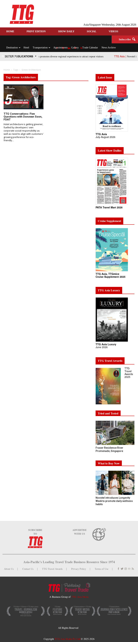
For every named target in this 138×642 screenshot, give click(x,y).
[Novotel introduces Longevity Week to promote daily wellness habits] (115, 483)
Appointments (60, 47)
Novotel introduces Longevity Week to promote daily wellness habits (114, 501)
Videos (113, 31)
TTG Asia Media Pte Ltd (68, 639)
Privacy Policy (78, 569)
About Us (9, 569)
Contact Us (27, 569)
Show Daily (66, 31)
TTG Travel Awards (52, 569)
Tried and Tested (108, 413)
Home (10, 31)
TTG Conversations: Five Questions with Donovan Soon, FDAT (23, 116)
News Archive (109, 47)
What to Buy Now (109, 463)
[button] (133, 39)
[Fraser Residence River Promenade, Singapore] (115, 433)
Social (91, 31)
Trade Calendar (90, 47)
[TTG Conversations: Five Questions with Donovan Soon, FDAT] (23, 96)
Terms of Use (101, 569)
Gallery (75, 47)
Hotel (26, 47)
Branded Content (10, 56)
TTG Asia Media (80, 596)
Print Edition (36, 31)
